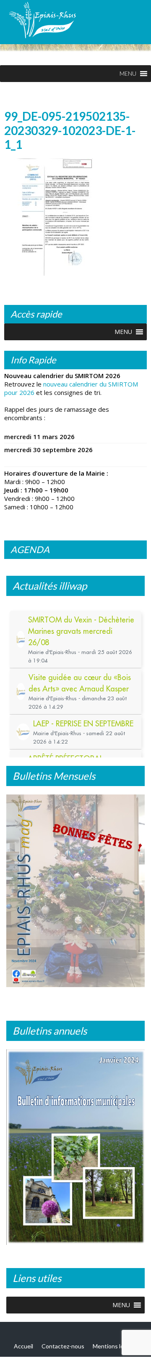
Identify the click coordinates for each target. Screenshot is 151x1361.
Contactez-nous (63, 1346)
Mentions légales (115, 1346)
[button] (128, 73)
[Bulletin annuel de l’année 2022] (75, 1149)
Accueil (23, 1346)
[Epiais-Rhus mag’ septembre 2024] (75, 893)
